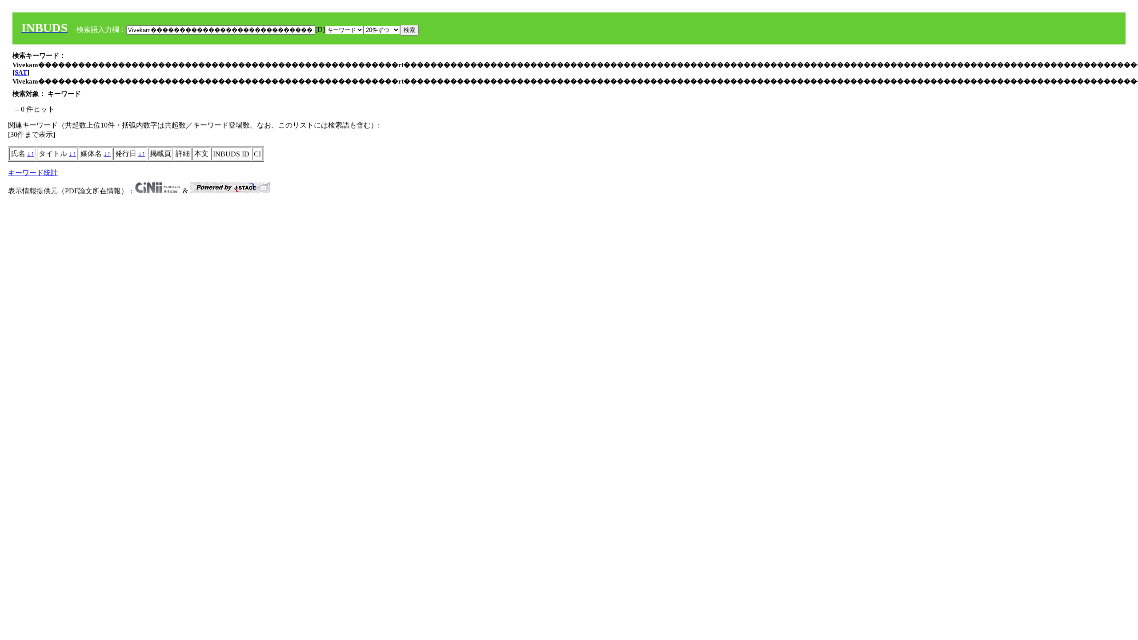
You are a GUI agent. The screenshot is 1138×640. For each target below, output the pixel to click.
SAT (21, 72)
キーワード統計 (33, 172)
